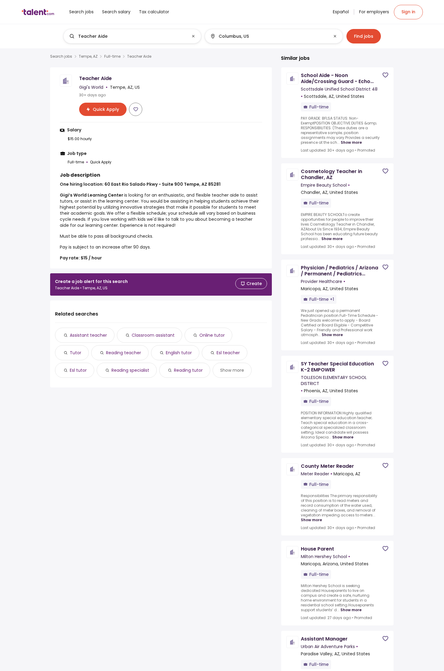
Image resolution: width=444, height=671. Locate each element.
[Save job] (135, 109)
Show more (232, 370)
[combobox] (132, 36)
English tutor (179, 353)
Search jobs (61, 56)
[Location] (268, 36)
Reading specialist (130, 370)
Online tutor (212, 335)
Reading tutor (188, 370)
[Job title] (127, 36)
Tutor (75, 353)
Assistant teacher (88, 335)
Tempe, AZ (88, 56)
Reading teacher (123, 353)
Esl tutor (78, 370)
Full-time (112, 56)
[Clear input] (193, 36)
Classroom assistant (153, 335)
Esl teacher (228, 353)
